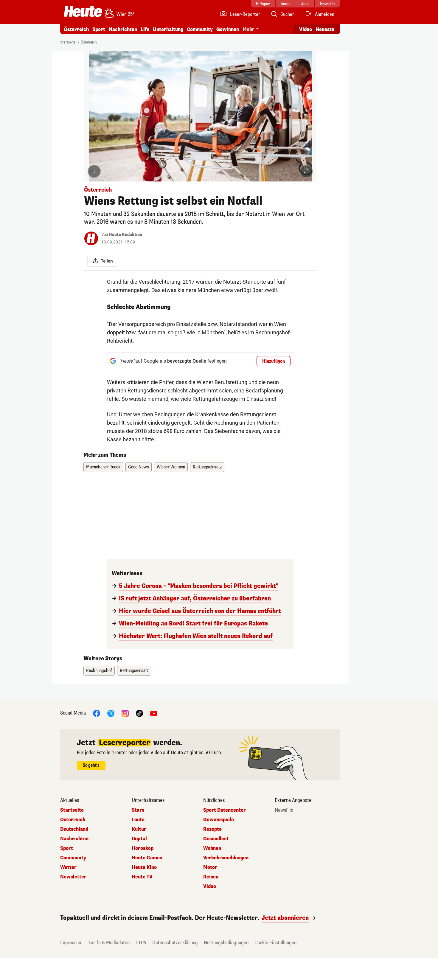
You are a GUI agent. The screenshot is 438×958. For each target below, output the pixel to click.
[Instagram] (125, 713)
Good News (138, 467)
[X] (110, 713)
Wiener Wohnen (171, 467)
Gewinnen (227, 29)
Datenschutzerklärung (175, 943)
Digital (139, 839)
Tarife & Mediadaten (109, 943)
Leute (138, 820)
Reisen (210, 877)
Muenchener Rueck (103, 467)
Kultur (139, 829)
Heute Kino (144, 867)
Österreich (76, 29)
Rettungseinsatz (207, 467)
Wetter (68, 867)
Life (145, 29)
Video (305, 29)
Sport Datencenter (224, 810)
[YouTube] (153, 713)
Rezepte (212, 829)
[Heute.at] (83, 11)
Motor (210, 867)
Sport (98, 29)
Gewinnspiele (218, 820)
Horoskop (142, 848)
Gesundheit (216, 839)
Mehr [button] (248, 29)
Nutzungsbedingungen (226, 943)
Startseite (67, 42)
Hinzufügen (273, 361)
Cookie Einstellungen (275, 943)
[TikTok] (139, 713)
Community (200, 29)
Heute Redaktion (125, 234)
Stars (138, 810)
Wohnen (212, 848)
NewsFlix (284, 810)
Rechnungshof (99, 670)
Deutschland (74, 829)
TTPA (141, 943)
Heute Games (147, 858)
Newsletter (73, 877)
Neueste (325, 29)
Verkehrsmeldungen (225, 858)
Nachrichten (74, 839)
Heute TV (142, 877)
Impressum (71, 943)
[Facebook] (96, 713)
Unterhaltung (168, 29)
